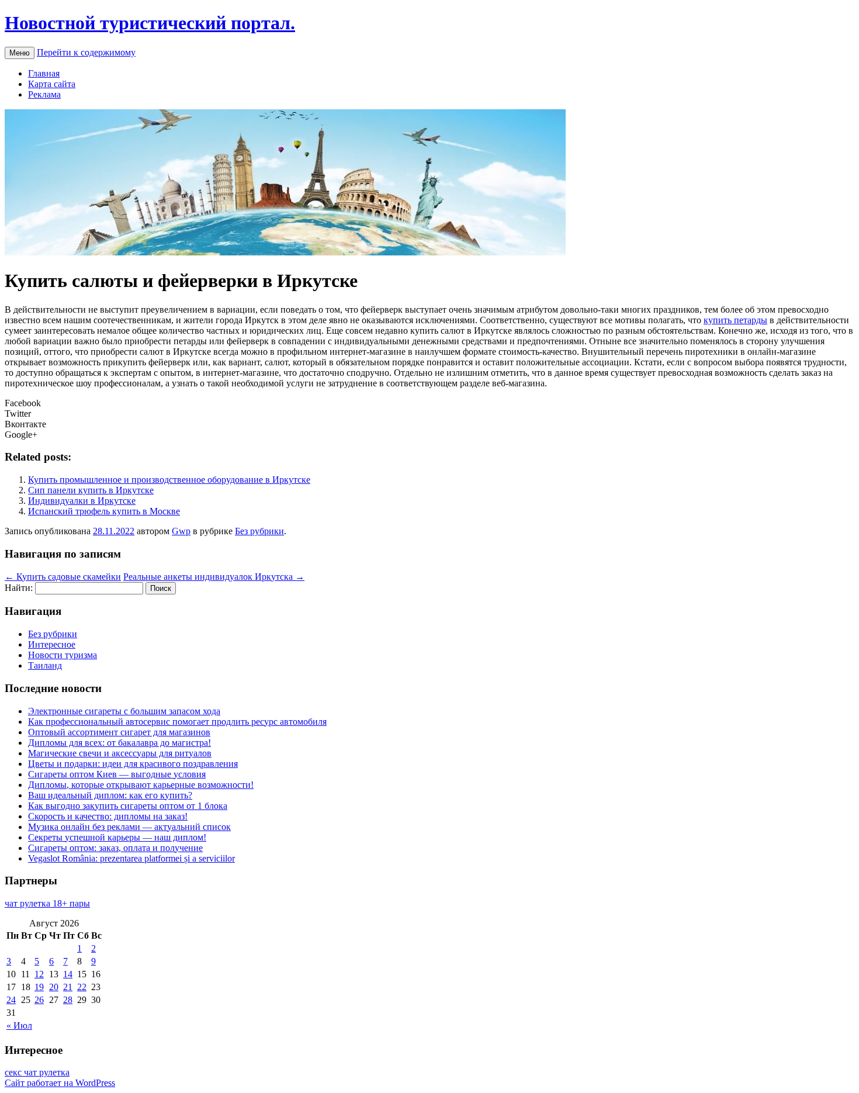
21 (67, 987)
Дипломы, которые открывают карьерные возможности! (141, 785)
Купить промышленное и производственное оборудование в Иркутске (169, 480)
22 (81, 987)
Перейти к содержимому (86, 52)
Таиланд (45, 665)
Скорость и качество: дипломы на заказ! (108, 816)
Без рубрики (259, 531)
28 (67, 1000)
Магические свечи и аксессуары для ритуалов (120, 753)
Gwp (181, 531)
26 (39, 1000)
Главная (44, 73)
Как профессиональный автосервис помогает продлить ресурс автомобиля (177, 722)
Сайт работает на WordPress (60, 1083)
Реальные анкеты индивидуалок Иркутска (213, 577)
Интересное (51, 644)
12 (39, 974)
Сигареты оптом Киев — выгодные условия (117, 774)
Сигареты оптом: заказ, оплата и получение (115, 848)
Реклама (44, 94)
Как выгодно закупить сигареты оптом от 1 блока (127, 806)
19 (39, 987)
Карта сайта (51, 84)
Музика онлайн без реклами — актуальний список (129, 827)
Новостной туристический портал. (150, 22)
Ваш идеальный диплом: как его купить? (110, 795)
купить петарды (735, 320)
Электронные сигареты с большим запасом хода (124, 711)
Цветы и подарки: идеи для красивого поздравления (133, 764)
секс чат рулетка (37, 1072)
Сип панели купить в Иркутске (91, 490)
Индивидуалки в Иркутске (82, 501)
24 (11, 1000)
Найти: (19, 588)
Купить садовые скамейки (63, 577)
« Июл (19, 1025)
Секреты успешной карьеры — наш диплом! (117, 837)
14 (67, 974)
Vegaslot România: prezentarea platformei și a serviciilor (131, 858)
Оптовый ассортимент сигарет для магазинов (119, 732)
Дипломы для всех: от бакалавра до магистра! (119, 743)
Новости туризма (62, 655)
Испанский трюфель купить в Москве (104, 511)
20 (53, 987)
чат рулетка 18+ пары (47, 903)
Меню (19, 53)
